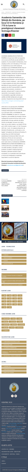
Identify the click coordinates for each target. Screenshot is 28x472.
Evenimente (4, 203)
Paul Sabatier (19, 426)
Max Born (8, 425)
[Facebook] (2, 35)
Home (2, 12)
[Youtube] (15, 396)
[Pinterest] (9, 35)
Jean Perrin (20, 423)
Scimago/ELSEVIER (20, 433)
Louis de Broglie (12, 423)
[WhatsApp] (13, 35)
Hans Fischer (9, 428)
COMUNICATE (8, 12)
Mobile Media (22, 470)
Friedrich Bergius (17, 428)
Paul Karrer (8, 430)
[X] (6, 35)
